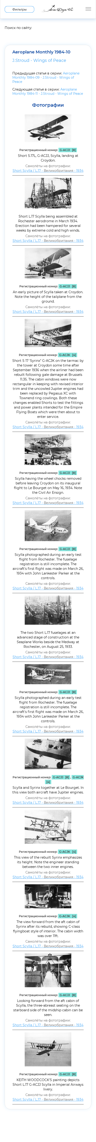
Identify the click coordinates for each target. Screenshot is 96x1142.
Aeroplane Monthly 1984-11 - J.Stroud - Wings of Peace (47, 91)
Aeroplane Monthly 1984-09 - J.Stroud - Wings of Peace (45, 77)
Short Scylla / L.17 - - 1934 (48, 171)
